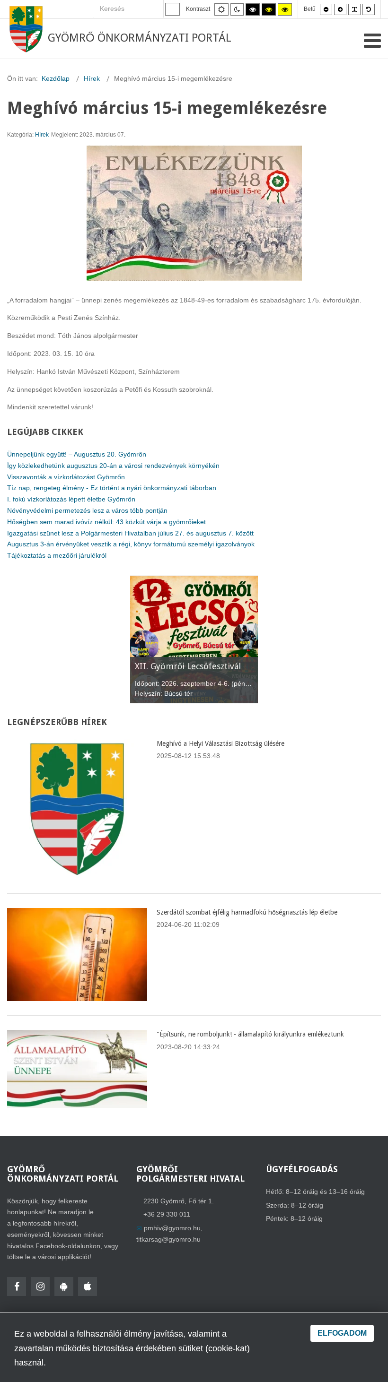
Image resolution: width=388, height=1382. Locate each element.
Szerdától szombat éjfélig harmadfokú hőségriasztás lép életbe (247, 912)
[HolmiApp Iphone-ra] (87, 1286)
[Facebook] (16, 1286)
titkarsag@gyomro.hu (168, 1239)
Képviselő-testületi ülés (180, 666)
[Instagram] (40, 1286)
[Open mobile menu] (372, 41)
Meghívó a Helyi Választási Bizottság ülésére (220, 743)
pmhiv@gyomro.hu (172, 1228)
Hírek (42, 134)
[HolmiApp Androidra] (63, 1286)
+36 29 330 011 (166, 1214)
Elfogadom (342, 1333)
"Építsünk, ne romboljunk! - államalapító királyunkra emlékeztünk (250, 1034)
